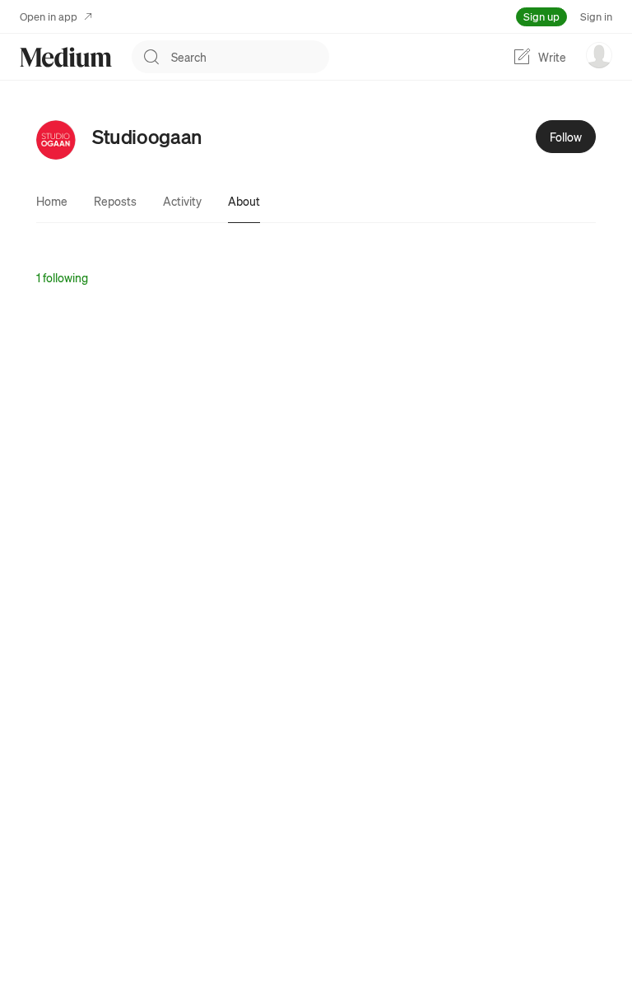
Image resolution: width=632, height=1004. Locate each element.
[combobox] (250, 56)
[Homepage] (66, 57)
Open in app (48, 16)
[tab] (51, 201)
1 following (62, 277)
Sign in (596, 16)
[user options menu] (599, 55)
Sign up (541, 16)
